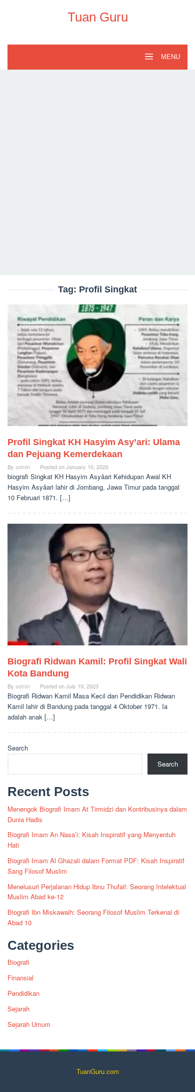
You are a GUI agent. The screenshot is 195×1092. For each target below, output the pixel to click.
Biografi (19, 962)
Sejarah (19, 1008)
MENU (169, 57)
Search (18, 748)
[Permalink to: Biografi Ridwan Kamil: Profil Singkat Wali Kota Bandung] (98, 588)
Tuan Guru (98, 17)
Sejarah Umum (29, 1024)
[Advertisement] (97, 172)
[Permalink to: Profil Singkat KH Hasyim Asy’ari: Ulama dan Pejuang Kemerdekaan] (98, 369)
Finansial (21, 977)
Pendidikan (24, 993)
